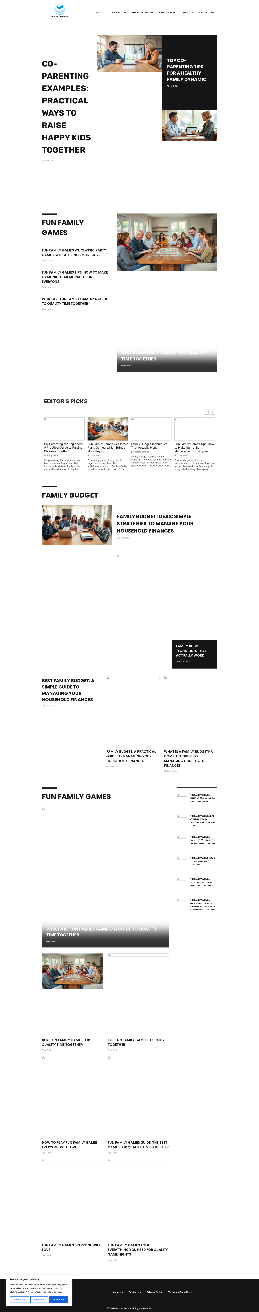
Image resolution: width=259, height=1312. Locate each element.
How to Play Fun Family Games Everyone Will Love (70, 1145)
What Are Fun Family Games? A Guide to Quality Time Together (75, 301)
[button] (212, 412)
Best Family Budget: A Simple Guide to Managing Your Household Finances (68, 690)
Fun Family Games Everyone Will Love (71, 1247)
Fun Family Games (142, 12)
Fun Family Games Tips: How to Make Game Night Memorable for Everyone (75, 277)
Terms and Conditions (180, 1292)
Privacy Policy (154, 1292)
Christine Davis (97, 452)
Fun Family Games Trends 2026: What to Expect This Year (202, 798)
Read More (47, 260)
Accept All (58, 1299)
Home (99, 12)
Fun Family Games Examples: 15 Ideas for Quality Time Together (202, 840)
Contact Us (206, 12)
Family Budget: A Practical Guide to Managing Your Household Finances (131, 756)
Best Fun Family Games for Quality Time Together (164, 355)
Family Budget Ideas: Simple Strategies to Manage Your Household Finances (155, 523)
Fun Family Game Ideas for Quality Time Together (202, 861)
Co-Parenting (117, 12)
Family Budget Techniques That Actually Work (106, 445)
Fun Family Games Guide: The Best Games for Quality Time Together (138, 1145)
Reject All (39, 1299)
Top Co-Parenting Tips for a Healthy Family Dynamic (186, 70)
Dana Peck (51, 455)
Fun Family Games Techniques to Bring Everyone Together (201, 882)
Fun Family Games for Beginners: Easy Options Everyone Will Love (202, 821)
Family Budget (167, 12)
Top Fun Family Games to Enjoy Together (136, 1042)
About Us (187, 12)
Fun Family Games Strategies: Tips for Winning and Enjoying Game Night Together (202, 905)
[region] (39, 1290)
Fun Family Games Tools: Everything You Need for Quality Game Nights (138, 1250)
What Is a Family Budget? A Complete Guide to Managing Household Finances (188, 758)
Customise (19, 1299)
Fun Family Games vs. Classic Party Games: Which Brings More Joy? (74, 252)
